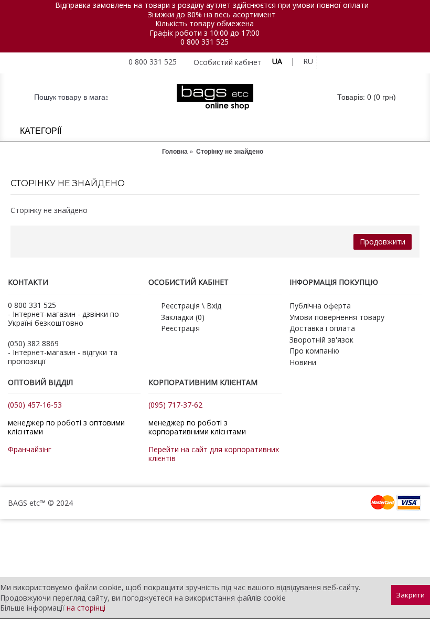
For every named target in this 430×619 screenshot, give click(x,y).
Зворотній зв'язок (321, 340)
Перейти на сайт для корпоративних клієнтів (213, 453)
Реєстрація (180, 328)
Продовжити (382, 242)
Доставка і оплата (322, 328)
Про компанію (314, 351)
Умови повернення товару (336, 317)
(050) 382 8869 (33, 343)
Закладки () (183, 317)
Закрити (410, 595)
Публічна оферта (320, 306)
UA (277, 61)
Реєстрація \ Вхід (191, 306)
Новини (302, 362)
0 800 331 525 (204, 42)
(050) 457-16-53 (35, 405)
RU (308, 61)
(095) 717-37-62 (175, 405)
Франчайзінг (29, 449)
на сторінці (86, 608)
